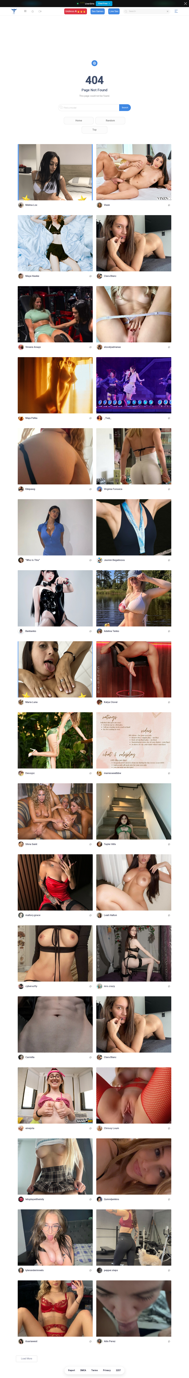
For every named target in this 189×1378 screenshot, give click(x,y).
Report (71, 1370)
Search (125, 107)
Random (110, 120)
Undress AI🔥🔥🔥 (75, 11)
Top (94, 129)
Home (78, 120)
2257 (118, 1370)
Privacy (106, 1370)
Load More (26, 1358)
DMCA (83, 1370)
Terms (94, 1370)
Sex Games (98, 11)
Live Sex (113, 11)
